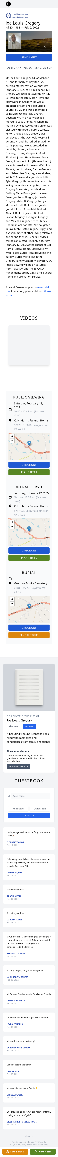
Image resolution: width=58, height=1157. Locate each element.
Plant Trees (29, 472)
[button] (29, 443)
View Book (14, 726)
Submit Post (29, 815)
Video (27, 67)
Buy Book (29, 726)
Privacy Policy (21, 1144)
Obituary (14, 67)
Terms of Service (36, 1144)
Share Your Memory (18, 766)
